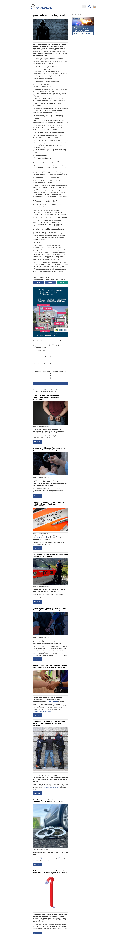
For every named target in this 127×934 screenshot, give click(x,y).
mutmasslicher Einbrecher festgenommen (44, 711)
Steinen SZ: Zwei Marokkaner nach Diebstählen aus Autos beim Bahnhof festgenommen (47, 397)
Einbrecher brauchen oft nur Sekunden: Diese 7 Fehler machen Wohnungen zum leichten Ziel (50, 872)
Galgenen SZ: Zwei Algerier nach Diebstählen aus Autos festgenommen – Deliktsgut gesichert (50, 723)
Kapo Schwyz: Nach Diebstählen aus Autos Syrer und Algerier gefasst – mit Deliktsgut (49, 800)
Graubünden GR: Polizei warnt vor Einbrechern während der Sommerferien (50, 555)
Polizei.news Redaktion (44, 41)
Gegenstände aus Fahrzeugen (50, 787)
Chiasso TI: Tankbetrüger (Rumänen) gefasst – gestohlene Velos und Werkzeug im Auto (50, 449)
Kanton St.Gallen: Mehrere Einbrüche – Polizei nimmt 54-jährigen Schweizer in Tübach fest (50, 666)
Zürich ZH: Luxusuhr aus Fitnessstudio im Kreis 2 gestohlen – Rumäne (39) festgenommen (48, 504)
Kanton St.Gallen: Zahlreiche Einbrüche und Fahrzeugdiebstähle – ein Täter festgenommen (50, 609)
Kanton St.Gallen (53, 701)
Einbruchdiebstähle (38, 596)
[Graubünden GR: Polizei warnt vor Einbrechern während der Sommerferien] (50, 571)
